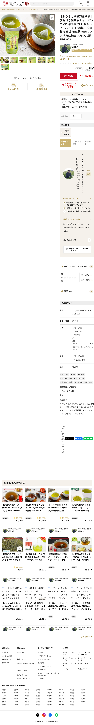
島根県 (83, 699)
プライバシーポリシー (45, 666)
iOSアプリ (66, 669)
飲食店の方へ (6, 663)
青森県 (16, 690)
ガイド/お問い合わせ (44, 656)
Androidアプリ (83, 669)
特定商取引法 (42, 670)
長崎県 (16, 705)
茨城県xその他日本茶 (84, 382)
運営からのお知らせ (44, 659)
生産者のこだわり (70, 198)
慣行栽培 (65, 374)
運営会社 (41, 652)
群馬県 (16, 693)
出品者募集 (20, 652)
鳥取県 (72, 699)
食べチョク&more (84, 663)
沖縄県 (72, 705)
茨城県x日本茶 (67, 382)
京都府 (16, 699)
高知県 (72, 702)
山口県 (27, 702)
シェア (79, 438)
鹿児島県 (62, 705)
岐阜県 (49, 696)
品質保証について (8, 659)
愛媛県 (61, 702)
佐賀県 (4, 705)
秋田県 (49, 690)
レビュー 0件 (79, 63)
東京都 (49, 693)
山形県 (61, 690)
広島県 (16, 702)
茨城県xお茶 (79, 378)
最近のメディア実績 (71, 219)
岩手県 (27, 690)
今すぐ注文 (68, 76)
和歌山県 (62, 699)
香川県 (49, 702)
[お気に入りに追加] (52, 17)
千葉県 (38, 693)
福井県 (16, 696)
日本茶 (81, 356)
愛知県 (72, 696)
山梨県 (27, 696)
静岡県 (61, 696)
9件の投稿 (88, 63)
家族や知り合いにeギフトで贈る (70, 85)
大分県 (38, 705)
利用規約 (41, 663)
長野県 (38, 696)
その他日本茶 (79, 360)
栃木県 (4, 693)
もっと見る (85, 637)
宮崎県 (49, 705)
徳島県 (38, 702)
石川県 (4, 696)
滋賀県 (4, 699)
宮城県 (38, 690)
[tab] (77, 143)
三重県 (83, 696)
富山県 (83, 693)
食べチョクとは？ (8, 652)
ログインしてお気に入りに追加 (29, 78)
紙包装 (81, 374)
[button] (77, 240)
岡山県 (4, 702)
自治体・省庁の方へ (23, 678)
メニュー (88, 5)
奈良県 (49, 699)
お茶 (74, 356)
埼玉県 (27, 693)
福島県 (72, 690)
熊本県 (27, 705)
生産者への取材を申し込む (25, 664)
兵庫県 (38, 699)
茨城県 (75, 367)
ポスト (70, 438)
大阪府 (27, 699)
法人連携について (23, 675)
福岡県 (83, 702)
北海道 (4, 690)
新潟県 (72, 693)
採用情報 (41, 679)
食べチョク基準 (7, 656)
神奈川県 (62, 693)
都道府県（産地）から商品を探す (14, 685)
